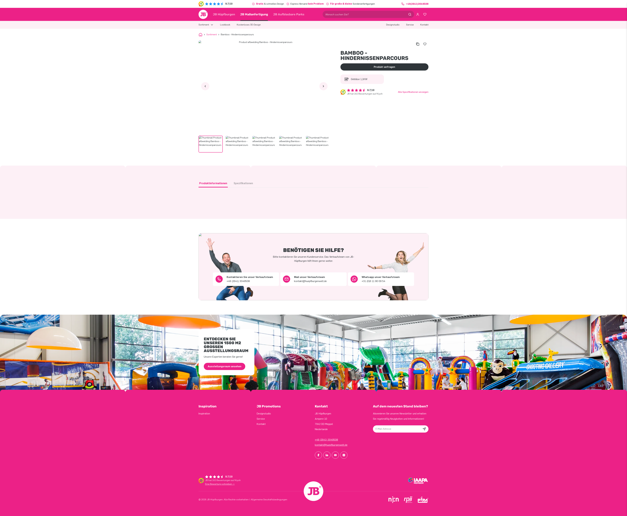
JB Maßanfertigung (254, 14)
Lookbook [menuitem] (225, 24)
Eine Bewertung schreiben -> (220, 484)
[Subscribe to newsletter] (424, 429)
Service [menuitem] (410, 24)
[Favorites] (424, 14)
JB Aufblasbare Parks (288, 14)
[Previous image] (205, 86)
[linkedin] (326, 455)
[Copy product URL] (417, 44)
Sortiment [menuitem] (204, 24)
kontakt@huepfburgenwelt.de (331, 444)
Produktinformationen (213, 183)
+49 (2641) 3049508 (326, 439)
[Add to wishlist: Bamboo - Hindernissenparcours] (424, 44)
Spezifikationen (243, 183)
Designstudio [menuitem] (393, 24)
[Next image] (323, 86)
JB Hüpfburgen (224, 14)
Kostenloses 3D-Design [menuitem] (249, 24)
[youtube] (335, 455)
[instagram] (343, 455)
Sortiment (211, 34)
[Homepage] (203, 14)
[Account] (417, 14)
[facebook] (318, 455)
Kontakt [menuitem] (424, 24)
